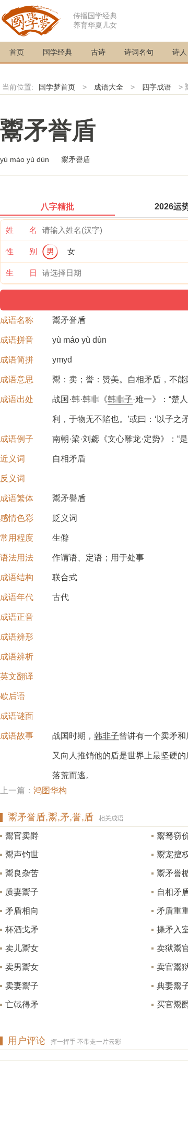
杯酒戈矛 (22, 929)
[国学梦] (31, 20)
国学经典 (57, 52)
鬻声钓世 (22, 854)
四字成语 (156, 87)
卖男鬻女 (22, 967)
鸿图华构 (50, 790)
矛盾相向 (22, 910)
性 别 (21, 251)
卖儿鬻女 (22, 948)
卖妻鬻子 (22, 985)
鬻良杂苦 (22, 873)
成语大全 (108, 87)
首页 (16, 52)
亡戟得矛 (22, 1004)
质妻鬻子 (22, 892)
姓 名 (21, 230)
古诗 (98, 52)
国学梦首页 (57, 87)
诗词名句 (139, 52)
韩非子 (120, 399)
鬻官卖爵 (22, 835)
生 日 (21, 272)
